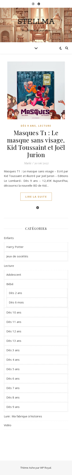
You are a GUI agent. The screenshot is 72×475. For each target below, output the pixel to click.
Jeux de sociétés (17, 256)
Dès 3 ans (13, 350)
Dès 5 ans (13, 369)
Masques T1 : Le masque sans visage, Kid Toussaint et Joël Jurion (36, 143)
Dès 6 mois (16, 302)
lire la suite (36, 196)
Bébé (9, 284)
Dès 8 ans (13, 397)
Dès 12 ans (13, 331)
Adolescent (13, 274)
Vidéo (7, 425)
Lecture (44, 125)
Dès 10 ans (13, 312)
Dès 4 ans (13, 359)
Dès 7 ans (13, 388)
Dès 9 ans (28, 125)
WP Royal (45, 467)
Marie (27, 163)
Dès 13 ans (13, 341)
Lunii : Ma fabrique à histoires (23, 416)
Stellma (36, 21)
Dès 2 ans (15, 293)
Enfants (9, 238)
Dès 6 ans (13, 378)
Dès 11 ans (13, 322)
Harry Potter (15, 247)
